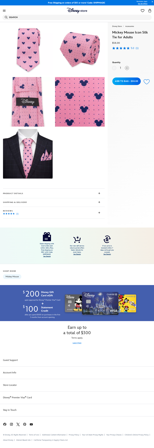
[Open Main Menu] (4, 10)
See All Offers (142, 4)
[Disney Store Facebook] (3, 424)
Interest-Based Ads (23, 440)
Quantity (116, 62)
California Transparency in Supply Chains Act (51, 440)
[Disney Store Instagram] (11, 424)
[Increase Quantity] (127, 68)
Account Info (9, 372)
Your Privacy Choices (114, 435)
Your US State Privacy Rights (92, 435)
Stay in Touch (10, 410)
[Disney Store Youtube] (31, 424)
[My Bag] (150, 10)
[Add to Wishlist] (147, 81)
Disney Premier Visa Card (17, 397)
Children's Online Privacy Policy (137, 435)
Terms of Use (34, 435)
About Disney (8, 440)
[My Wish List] (142, 10)
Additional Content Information (54, 435)
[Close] (151, 3)
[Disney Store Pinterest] (24, 424)
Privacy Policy (74, 435)
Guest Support (10, 360)
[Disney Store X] (18, 424)
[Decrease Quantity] (114, 68)
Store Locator (10, 385)
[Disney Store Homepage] (77, 11)
